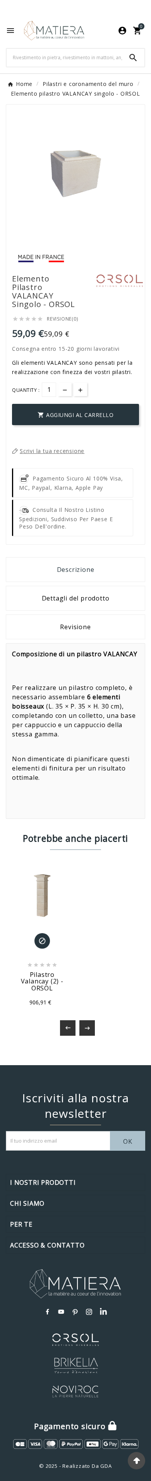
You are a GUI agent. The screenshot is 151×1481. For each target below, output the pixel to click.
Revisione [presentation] (75, 627)
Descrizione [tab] (75, 569)
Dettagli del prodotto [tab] (76, 598)
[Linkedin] (103, 1312)
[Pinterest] (75, 1312)
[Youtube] (61, 1312)
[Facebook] (47, 1312)
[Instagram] (89, 1312)
